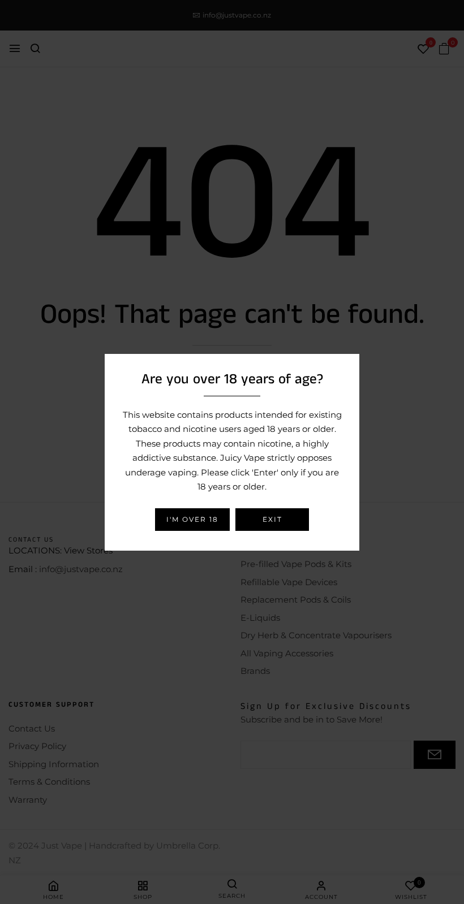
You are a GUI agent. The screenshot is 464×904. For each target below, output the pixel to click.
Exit (272, 519)
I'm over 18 (192, 519)
